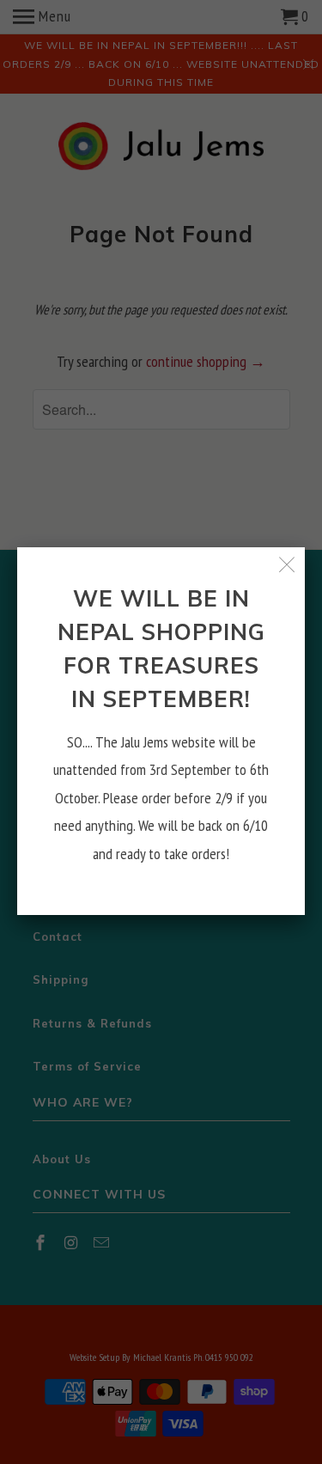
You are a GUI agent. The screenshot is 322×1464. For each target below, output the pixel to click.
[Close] (287, 565)
